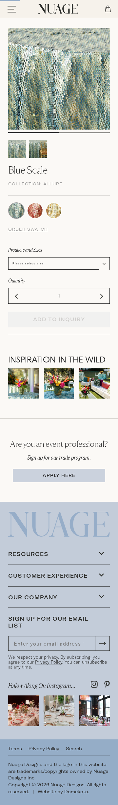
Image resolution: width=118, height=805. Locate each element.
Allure (53, 183)
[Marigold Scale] (54, 210)
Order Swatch (28, 229)
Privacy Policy (48, 662)
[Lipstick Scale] (35, 210)
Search (74, 748)
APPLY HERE (59, 475)
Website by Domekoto (63, 791)
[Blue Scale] (16, 210)
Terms (15, 748)
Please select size (28, 263)
